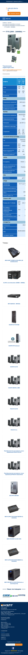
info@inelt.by (3, 619)
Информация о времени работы (14, 1)
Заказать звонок (15, 13)
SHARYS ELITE (14, 366)
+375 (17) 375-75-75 (5, 618)
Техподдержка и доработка (7, 652)
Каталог (3, 632)
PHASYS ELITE (14, 408)
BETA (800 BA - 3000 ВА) (14, 303)
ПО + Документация (10, 70)
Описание (6, 74)
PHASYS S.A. (14, 429)
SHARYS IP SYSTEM (14, 324)
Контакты (3, 639)
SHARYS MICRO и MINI (14, 387)
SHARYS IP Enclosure (14, 345)
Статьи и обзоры (5, 635)
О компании (4, 630)
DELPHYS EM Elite (14, 495)
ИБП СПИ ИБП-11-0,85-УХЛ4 (14, 539)
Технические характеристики (8, 66)
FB (13, 648)
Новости (3, 637)
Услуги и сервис (5, 634)
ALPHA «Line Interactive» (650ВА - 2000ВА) (14, 282)
